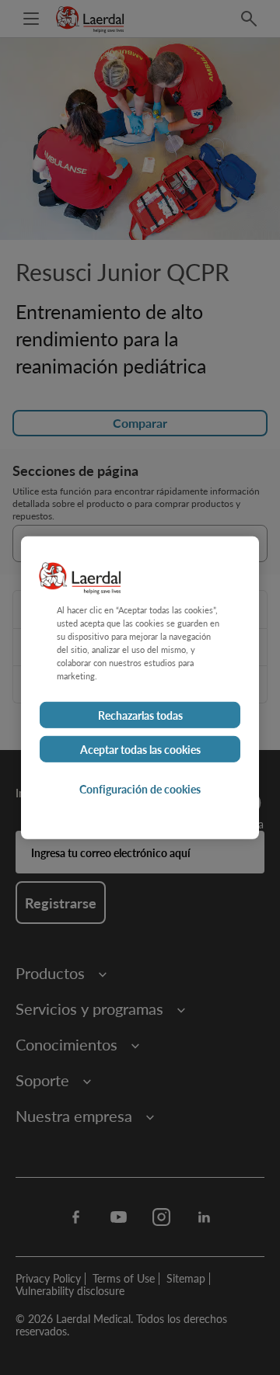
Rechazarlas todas (140, 715)
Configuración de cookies (140, 789)
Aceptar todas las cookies (140, 749)
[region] (140, 687)
